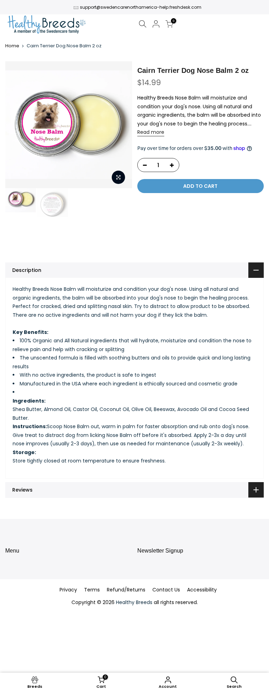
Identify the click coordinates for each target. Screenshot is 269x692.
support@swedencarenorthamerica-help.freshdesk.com (140, 7)
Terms (92, 589)
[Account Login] (156, 25)
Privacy (68, 589)
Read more (150, 132)
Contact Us (166, 589)
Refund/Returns (126, 589)
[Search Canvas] (142, 25)
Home (12, 46)
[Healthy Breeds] (46, 25)
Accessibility (202, 589)
